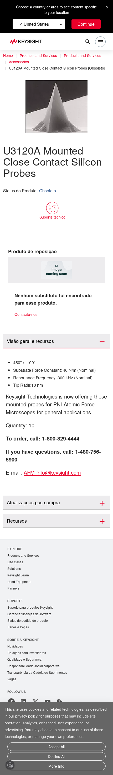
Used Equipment (20, 596)
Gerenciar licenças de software (30, 629)
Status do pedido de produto (29, 636)
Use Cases (15, 575)
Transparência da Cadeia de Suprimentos (38, 689)
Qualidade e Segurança (25, 675)
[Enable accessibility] (10, 765)
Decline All (56, 757)
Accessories (19, 62)
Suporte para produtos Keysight (31, 622)
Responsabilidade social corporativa (35, 682)
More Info (56, 766)
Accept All (56, 748)
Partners (13, 602)
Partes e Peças (18, 642)
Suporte (15, 615)
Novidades (15, 662)
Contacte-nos (27, 318)
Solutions (14, 582)
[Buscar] (88, 42)
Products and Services (39, 56)
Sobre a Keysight (23, 655)
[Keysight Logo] (27, 42)
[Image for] (56, 275)
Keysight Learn (18, 589)
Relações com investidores (28, 669)
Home (8, 56)
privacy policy (26, 718)
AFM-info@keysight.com (54, 485)
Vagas (12, 696)
